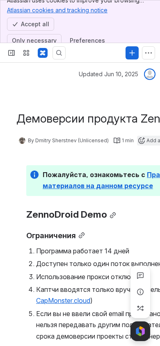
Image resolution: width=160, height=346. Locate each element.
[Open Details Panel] (140, 291)
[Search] (59, 52)
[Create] (132, 52)
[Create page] (140, 308)
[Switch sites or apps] (26, 52)
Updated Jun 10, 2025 (108, 74)
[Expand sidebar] (11, 52)
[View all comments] (140, 275)
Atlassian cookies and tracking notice (57, 10)
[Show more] (148, 52)
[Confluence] (42, 52)
